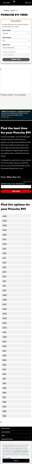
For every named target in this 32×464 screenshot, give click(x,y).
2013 (4, 276)
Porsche (13, 10)
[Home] (1, 10)
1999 (4, 341)
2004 (5, 318)
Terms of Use (25, 451)
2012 (4, 281)
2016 (4, 262)
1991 (4, 378)
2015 (4, 267)
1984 (4, 411)
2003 (5, 323)
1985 (4, 406)
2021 (4, 239)
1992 (4, 374)
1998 (4, 346)
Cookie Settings (7, 458)
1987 (4, 397)
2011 (4, 286)
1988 (4, 392)
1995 (4, 360)
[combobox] (16, 33)
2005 (5, 313)
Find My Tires (16, 59)
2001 (4, 332)
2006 (5, 309)
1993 (4, 369)
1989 (4, 388)
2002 (5, 327)
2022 (5, 234)
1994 (4, 364)
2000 (5, 337)
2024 (5, 225)
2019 (4, 248)
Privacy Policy (17, 451)
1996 (4, 355)
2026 (5, 216)
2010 (4, 290)
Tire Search (6, 10)
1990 (4, 383)
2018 (4, 253)
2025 (5, 220)
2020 (5, 244)
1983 (4, 416)
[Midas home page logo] (16, 3)
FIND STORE (16, 191)
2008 (5, 299)
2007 (4, 304)
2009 (5, 295)
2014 (4, 272)
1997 (4, 351)
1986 (4, 402)
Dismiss (16, 460)
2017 (4, 258)
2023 (5, 230)
